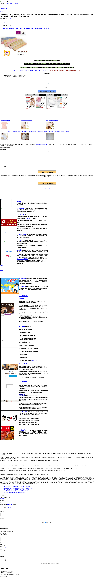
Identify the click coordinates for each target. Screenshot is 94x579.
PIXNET (39, 563)
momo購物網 (20, 208)
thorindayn (2, 498)
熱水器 (48, 70)
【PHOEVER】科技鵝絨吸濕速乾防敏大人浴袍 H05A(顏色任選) (33, 131)
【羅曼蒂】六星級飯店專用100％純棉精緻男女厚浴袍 (11, 131)
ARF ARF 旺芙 (21, 214)
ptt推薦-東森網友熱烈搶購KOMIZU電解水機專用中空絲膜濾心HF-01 (16, 489)
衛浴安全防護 (37, 70)
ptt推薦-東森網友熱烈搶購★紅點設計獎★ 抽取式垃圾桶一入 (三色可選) (16, 486)
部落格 (4, 22)
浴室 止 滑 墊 (47, 188)
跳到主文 (2, 11)
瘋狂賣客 (19, 250)
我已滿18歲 (2, 576)
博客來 (19, 240)
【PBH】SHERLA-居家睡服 (26, 120)
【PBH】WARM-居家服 (53, 120)
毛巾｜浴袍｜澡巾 (23, 70)
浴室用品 (15, 70)
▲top (1, 509)
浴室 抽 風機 (34, 360)
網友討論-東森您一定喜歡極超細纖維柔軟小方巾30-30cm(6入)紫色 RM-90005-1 (18, 488)
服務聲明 (57, 563)
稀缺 (47, 120)
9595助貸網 (22, 279)
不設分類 (9, 18)
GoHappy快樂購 (21, 234)
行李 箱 (1, 270)
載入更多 (2, 511)
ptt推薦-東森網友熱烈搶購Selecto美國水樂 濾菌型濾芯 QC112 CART (15, 490)
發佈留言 (2, 518)
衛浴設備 (44, 70)
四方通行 (22, 326)
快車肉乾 (22, 430)
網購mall (3, 8)
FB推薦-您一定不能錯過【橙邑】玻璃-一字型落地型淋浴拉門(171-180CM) (17, 492)
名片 (3, 23)
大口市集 (24, 411)
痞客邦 (8, 504)
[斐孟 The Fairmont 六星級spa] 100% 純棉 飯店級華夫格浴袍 (57, 131)
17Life (18, 254)
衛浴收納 (31, 70)
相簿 (3, 21)
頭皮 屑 (1, 265)
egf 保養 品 (21, 298)
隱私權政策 (53, 563)
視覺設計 (9, 507)
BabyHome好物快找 (22, 259)
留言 (11, 504)
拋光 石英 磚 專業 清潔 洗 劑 (41, 144)
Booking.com (23, 363)
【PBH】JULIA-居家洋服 (5, 120)
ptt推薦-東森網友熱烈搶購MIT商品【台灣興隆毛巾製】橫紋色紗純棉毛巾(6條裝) (26, 28)
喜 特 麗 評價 (29, 218)
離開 (6, 576)
